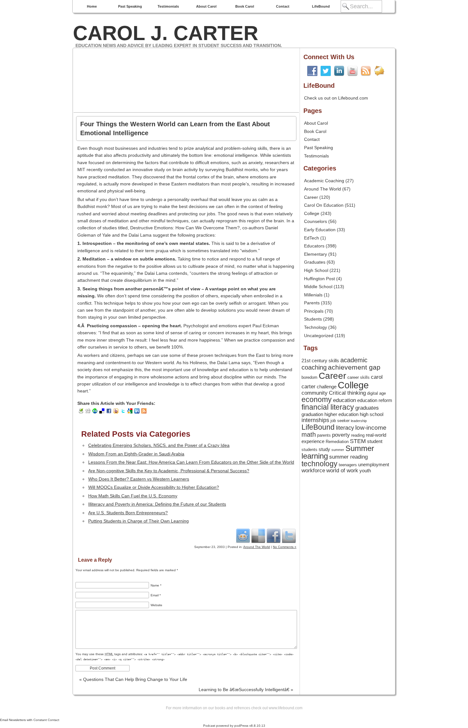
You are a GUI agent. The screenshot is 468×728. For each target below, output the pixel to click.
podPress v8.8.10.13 (249, 725)
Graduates (314, 262)
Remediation (337, 441)
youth (365, 470)
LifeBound (321, 6)
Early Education (320, 229)
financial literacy (327, 407)
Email (156, 595)
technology (319, 464)
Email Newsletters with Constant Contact (29, 720)
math (308, 434)
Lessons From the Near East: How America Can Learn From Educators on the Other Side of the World (191, 462)
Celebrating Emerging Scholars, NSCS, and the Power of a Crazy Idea (159, 445)
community (314, 393)
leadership (359, 421)
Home (92, 6)
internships (315, 420)
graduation (312, 414)
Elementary (315, 254)
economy (316, 400)
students (309, 449)
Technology (315, 327)
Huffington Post (319, 278)
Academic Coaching (324, 180)
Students (313, 319)
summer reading (348, 457)
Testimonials (168, 6)
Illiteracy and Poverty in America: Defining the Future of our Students (157, 504)
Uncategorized (318, 335)
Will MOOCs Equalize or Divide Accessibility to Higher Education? (153, 487)
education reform (374, 400)
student (374, 441)
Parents (312, 302)
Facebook (273, 535)
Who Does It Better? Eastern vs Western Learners (138, 479)
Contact (282, 6)
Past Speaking (130, 6)
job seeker (340, 420)
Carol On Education (324, 205)
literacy (345, 428)
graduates (367, 408)
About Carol (206, 6)
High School (316, 270)
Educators (314, 245)
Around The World (256, 547)
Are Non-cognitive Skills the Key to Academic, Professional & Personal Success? (168, 470)
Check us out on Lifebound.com (336, 98)
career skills (358, 377)
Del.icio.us (258, 535)
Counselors (315, 221)
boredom (309, 377)
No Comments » (284, 547)
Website (156, 605)
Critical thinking (347, 393)
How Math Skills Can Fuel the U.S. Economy (132, 495)
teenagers (348, 464)
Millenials (313, 294)
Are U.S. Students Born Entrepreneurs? (128, 512)
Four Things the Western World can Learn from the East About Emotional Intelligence (175, 128)
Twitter (288, 535)
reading (358, 435)
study (324, 449)
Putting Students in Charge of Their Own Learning (138, 520)
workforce (313, 470)
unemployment (373, 464)
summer (337, 450)
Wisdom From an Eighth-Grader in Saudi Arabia (136, 453)
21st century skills (320, 360)
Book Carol (244, 6)
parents (324, 435)
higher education (341, 414)
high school (371, 414)
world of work (342, 470)
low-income (370, 427)
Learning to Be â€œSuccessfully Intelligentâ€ (246, 689)
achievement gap (354, 367)
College (311, 213)
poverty (341, 435)
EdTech (311, 237)
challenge (327, 386)
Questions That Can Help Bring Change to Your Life (133, 679)
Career (311, 197)
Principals (313, 311)
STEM (358, 441)
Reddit (243, 535)
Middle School (318, 286)
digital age (376, 393)
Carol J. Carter (165, 33)
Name (156, 585)
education (344, 400)
